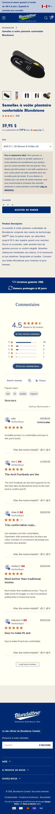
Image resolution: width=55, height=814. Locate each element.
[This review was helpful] (42, 449)
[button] (27, 129)
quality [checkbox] (23, 393)
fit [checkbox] (15, 393)
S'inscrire (45, 745)
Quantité (6, 200)
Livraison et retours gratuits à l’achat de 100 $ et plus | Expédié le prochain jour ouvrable (19, 6)
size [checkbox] (8, 393)
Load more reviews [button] (27, 664)
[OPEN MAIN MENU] (3, 17)
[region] (26, 342)
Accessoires (8, 27)
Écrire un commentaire (27, 366)
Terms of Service (29, 804)
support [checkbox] (33, 393)
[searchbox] (16, 380)
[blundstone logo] (27, 17)
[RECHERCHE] (46, 17)
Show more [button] (10, 400)
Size (4, 139)
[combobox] (39, 406)
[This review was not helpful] (47, 449)
